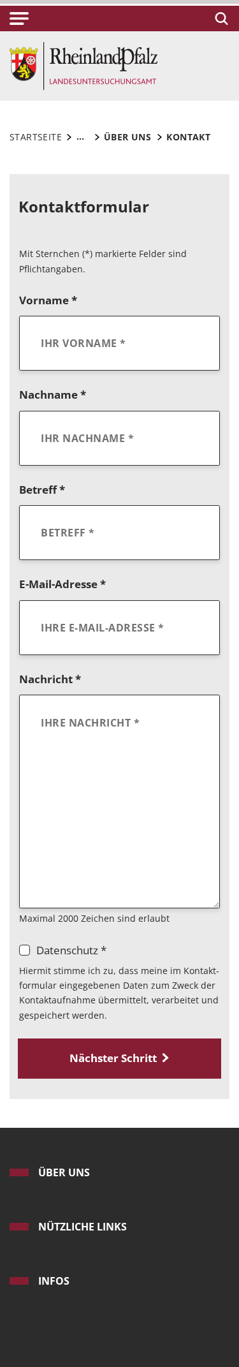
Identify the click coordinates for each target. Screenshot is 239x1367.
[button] (19, 18)
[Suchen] (219, 18)
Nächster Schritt (113, 1058)
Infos (53, 1281)
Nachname (52, 394)
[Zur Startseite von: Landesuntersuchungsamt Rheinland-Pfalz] (83, 64)
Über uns (64, 1172)
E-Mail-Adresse (62, 584)
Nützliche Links (82, 1226)
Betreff (42, 489)
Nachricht (50, 679)
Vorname (48, 300)
